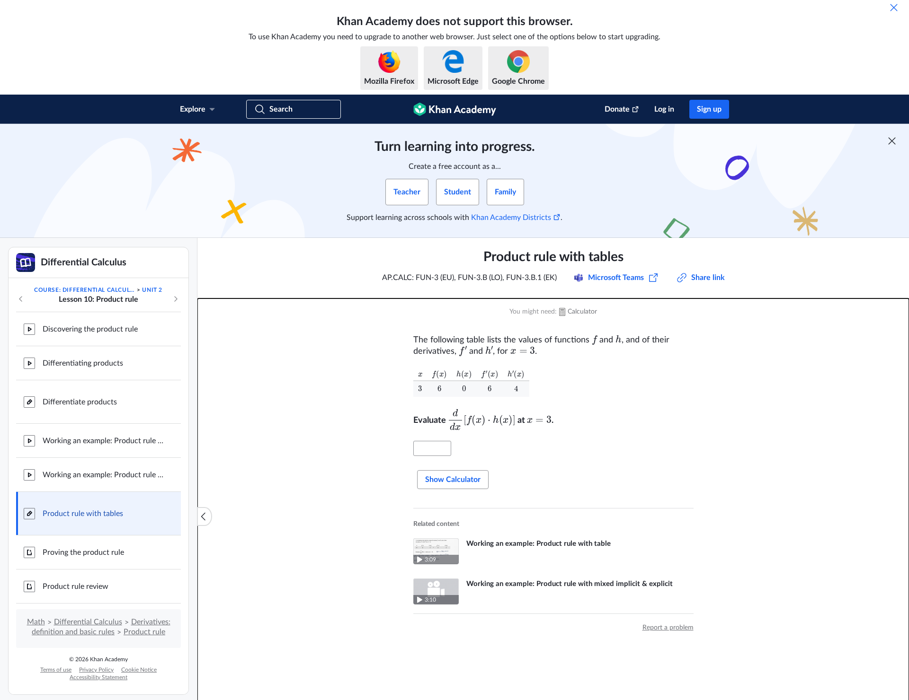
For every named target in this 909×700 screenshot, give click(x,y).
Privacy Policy (96, 670)
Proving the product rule (83, 552)
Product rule (144, 632)
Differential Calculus (88, 622)
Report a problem (668, 627)
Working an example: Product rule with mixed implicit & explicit (104, 475)
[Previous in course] (21, 299)
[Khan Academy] (454, 109)
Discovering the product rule (90, 329)
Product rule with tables (83, 513)
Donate (617, 109)
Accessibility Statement (98, 677)
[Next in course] (175, 299)
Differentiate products (80, 402)
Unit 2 (152, 290)
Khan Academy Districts (511, 217)
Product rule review (75, 586)
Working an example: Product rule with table (104, 441)
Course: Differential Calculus (84, 290)
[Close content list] (204, 516)
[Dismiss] (893, 7)
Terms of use (55, 670)
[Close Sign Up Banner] (891, 140)
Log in (664, 109)
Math (36, 622)
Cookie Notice (139, 670)
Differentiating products (83, 363)
